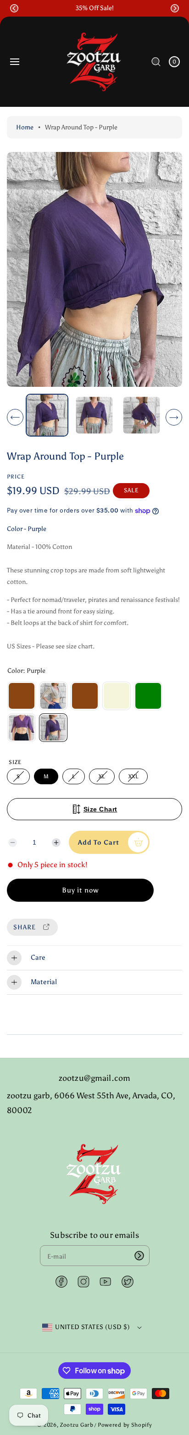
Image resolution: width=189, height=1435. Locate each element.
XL (103, 778)
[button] (14, 8)
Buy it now (80, 890)
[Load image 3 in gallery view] (141, 415)
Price (16, 476)
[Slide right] (174, 417)
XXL (134, 778)
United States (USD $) (92, 1327)
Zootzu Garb (77, 1425)
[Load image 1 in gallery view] (47, 415)
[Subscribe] (139, 1255)
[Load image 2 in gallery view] (94, 415)
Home (24, 127)
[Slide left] (15, 417)
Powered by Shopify (125, 1425)
